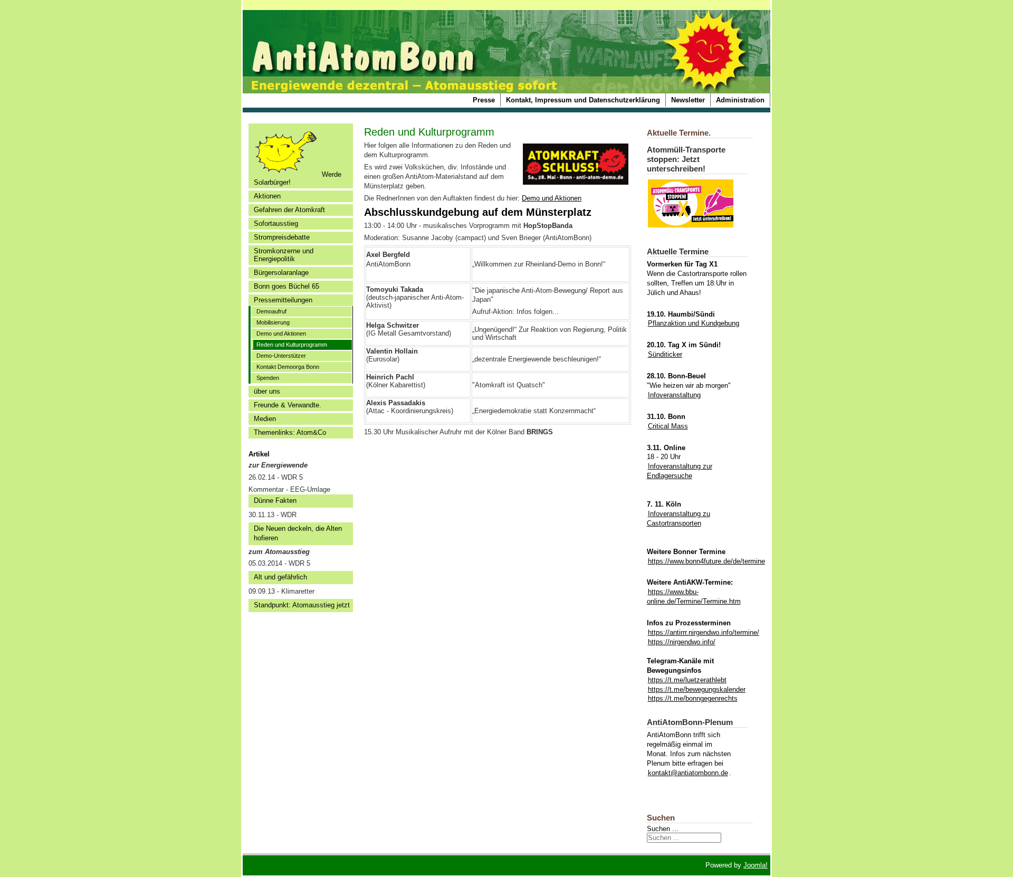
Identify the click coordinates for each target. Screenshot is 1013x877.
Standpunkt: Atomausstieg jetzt (302, 605)
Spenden (267, 378)
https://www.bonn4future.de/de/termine (706, 561)
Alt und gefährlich (280, 577)
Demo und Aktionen (281, 333)
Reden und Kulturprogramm (291, 344)
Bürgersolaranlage (281, 273)
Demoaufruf (271, 311)
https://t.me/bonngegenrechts (693, 698)
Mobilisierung (273, 322)
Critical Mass (668, 426)
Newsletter (688, 100)
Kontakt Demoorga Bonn (287, 367)
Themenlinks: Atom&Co (290, 432)
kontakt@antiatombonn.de (688, 773)
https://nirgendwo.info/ (681, 642)
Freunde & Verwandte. (287, 405)
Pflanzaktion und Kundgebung (693, 323)
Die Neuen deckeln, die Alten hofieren (298, 533)
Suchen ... (662, 829)
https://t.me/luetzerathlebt (687, 680)
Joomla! (755, 865)
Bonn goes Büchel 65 (286, 286)
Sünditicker (665, 354)
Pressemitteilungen (283, 300)
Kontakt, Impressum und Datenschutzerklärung (583, 100)
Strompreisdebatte (282, 237)
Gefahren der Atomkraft (289, 210)
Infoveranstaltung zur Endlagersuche (679, 471)
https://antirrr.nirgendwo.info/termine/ (703, 632)
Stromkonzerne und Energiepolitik (283, 255)
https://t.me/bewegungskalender (697, 689)
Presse (484, 100)
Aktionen (267, 196)
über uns (267, 391)
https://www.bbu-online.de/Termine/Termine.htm (694, 596)
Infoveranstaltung (674, 395)
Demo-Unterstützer (281, 355)
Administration (740, 100)
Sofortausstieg (276, 223)
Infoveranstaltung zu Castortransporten (678, 518)
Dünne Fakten (275, 500)
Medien (265, 419)
